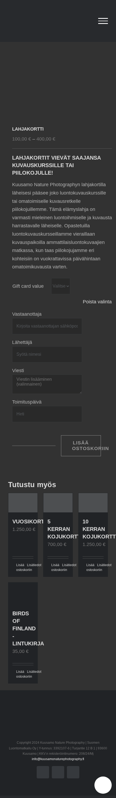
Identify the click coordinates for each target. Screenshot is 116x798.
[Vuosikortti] (22, 502)
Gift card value (28, 286)
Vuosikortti (30, 521)
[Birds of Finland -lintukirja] (22, 593)
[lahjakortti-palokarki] (58, 79)
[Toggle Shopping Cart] (87, 20)
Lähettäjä (22, 342)
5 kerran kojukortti (64, 529)
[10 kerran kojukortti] (93, 502)
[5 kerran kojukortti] (58, 502)
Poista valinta (97, 301)
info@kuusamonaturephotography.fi (58, 759)
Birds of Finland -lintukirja (28, 628)
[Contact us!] (103, 785)
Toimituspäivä (27, 402)
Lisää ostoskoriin (86, 445)
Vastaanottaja (27, 314)
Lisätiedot (30, 565)
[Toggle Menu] (103, 21)
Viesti (18, 370)
